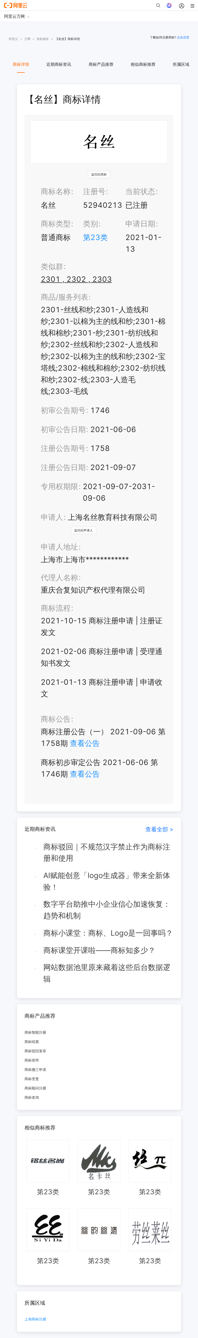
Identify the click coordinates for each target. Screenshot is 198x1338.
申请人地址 (59, 546)
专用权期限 (59, 486)
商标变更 (31, 1079)
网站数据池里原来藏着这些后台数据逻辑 (106, 973)
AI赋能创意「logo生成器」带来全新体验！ (106, 881)
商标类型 (56, 223)
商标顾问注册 (35, 1088)
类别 (90, 223)
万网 (27, 39)
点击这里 (183, 37)
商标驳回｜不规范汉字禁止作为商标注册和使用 (106, 852)
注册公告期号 (63, 448)
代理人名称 (59, 577)
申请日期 (140, 223)
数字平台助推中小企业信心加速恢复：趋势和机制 (106, 909)
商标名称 (56, 191)
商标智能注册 (35, 1032)
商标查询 (31, 1097)
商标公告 (56, 718)
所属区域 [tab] (181, 64)
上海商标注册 (35, 1319)
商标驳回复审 (35, 1051)
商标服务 (43, 39)
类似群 (52, 266)
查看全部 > (159, 829)
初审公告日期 (63, 429)
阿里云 (13, 39)
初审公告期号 (63, 410)
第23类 (95, 237)
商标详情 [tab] (21, 64)
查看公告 (85, 743)
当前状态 (140, 191)
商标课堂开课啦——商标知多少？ (99, 950)
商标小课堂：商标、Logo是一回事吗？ (108, 932)
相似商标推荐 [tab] (143, 64)
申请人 (52, 517)
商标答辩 (31, 1060)
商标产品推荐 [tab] (101, 64)
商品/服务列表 (64, 296)
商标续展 (31, 1041)
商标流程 (56, 607)
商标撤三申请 (35, 1069)
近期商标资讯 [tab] (58, 64)
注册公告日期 (63, 467)
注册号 (94, 191)
